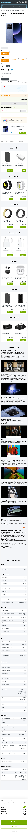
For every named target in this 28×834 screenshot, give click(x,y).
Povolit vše (14, 821)
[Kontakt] (17, 2)
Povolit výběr (14, 826)
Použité (13, 10)
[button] (14, 6)
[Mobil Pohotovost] (6, 2)
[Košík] (23, 2)
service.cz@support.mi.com (20, 772)
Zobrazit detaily (22, 817)
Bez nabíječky (5, 79)
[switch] (24, 809)
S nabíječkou (13, 79)
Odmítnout (14, 831)
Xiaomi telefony (18, 10)
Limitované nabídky (7, 10)
